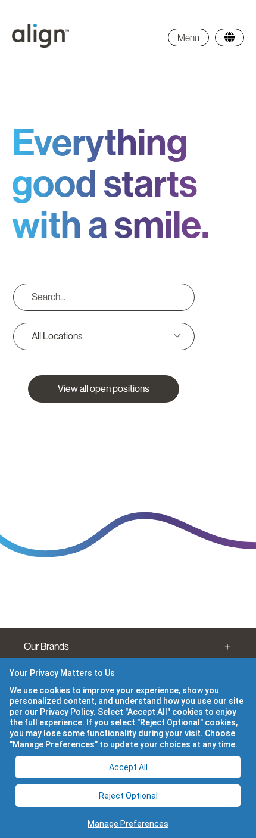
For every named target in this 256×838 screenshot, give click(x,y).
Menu (188, 37)
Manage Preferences (128, 823)
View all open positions (103, 388)
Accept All (128, 767)
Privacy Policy (66, 711)
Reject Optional (128, 795)
